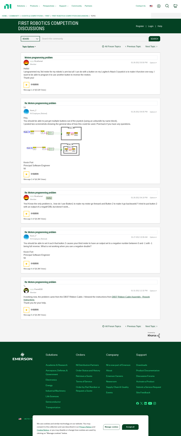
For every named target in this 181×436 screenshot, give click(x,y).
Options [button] (152, 63)
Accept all (130, 427)
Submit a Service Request (148, 386)
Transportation (53, 407)
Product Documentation (148, 370)
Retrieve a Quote (84, 375)
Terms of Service (84, 381)
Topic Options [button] (28, 46)
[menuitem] (22, 6)
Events (109, 392)
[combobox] (93, 38)
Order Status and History (88, 370)
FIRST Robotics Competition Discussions (70, 15)
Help (160, 26)
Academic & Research (56, 364)
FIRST (47, 15)
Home (4, 15)
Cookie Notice (43, 430)
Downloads (141, 364)
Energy (49, 385)
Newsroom (111, 381)
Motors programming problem (39, 57)
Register (140, 26)
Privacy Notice (85, 426)
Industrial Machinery (56, 390)
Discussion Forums (145, 375)
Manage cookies (111, 427)
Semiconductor (53, 401)
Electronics (51, 379)
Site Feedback (143, 392)
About (109, 370)
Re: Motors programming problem (40, 103)
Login (150, 26)
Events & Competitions (32, 15)
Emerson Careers (114, 375)
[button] (26, 85)
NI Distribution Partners (87, 364)
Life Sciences (52, 396)
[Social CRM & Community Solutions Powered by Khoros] (154, 335)
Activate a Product (145, 381)
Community (14, 15)
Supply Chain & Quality (117, 386)
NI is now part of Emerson (118, 364)
